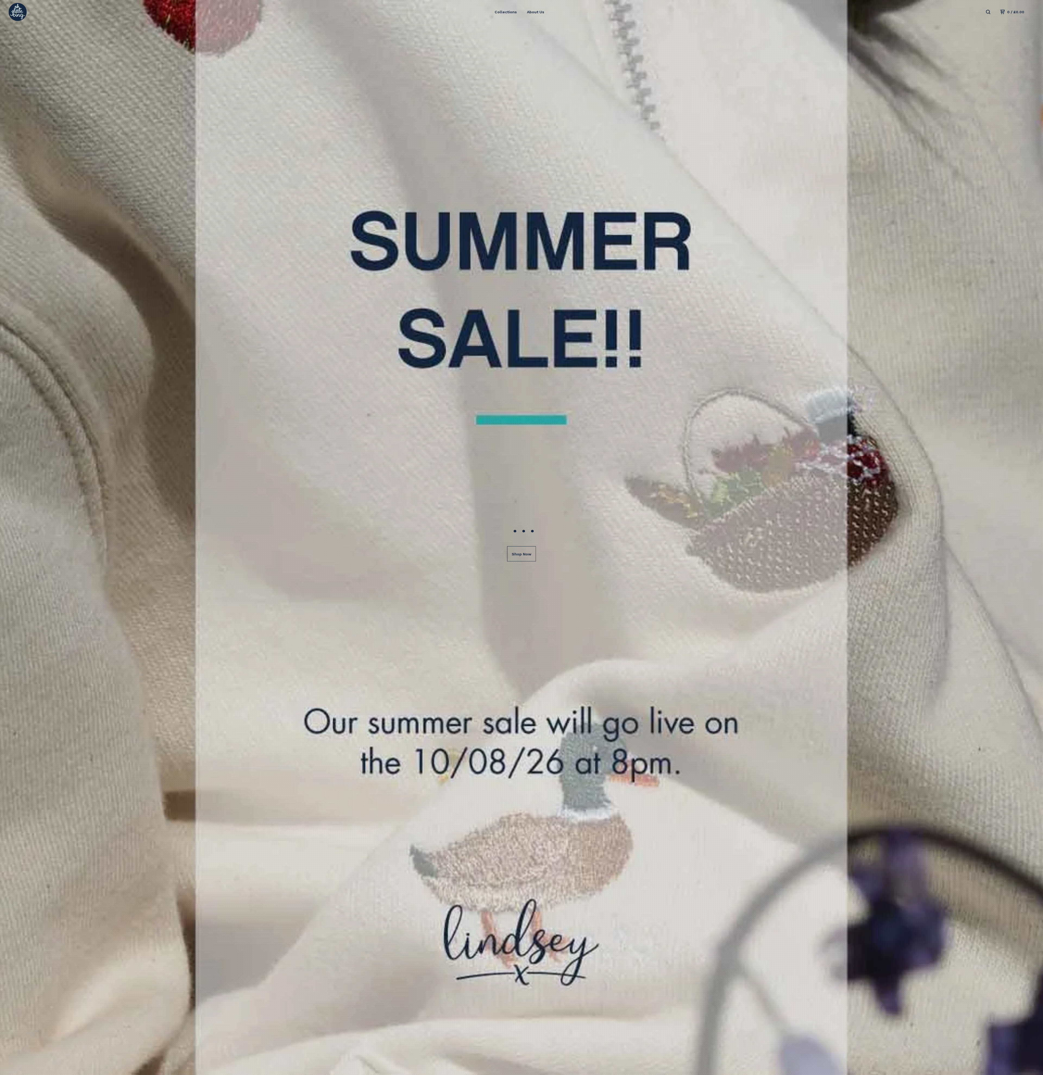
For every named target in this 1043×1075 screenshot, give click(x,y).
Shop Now (521, 554)
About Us (535, 12)
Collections (506, 12)
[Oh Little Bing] (37, 12)
